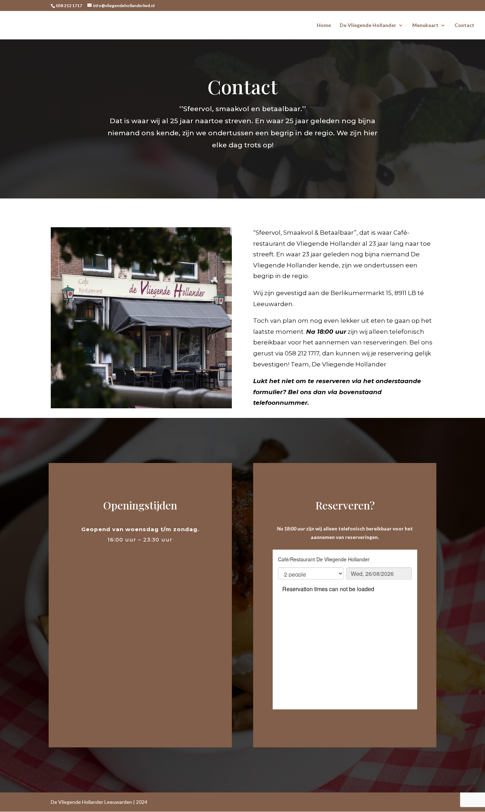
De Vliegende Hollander (368, 25)
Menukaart (425, 25)
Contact (464, 25)
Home (324, 25)
